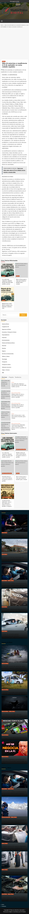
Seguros (4, 351)
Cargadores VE (5, 326)
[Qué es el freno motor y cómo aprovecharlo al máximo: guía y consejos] (21, 270)
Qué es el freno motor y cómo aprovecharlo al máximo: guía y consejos (18, 417)
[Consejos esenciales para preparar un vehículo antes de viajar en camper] (15, 680)
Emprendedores (5, 334)
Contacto (4, 906)
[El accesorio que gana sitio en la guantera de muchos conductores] (15, 523)
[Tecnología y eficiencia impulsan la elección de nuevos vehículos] (15, 597)
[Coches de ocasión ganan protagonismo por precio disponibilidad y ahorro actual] (15, 621)
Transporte (4, 361)
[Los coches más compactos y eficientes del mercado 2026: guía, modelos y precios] (7, 270)
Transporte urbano (6, 364)
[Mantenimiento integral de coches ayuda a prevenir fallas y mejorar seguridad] (15, 884)
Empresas (4, 337)
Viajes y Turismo (6, 370)
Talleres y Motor (6, 356)
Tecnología (4, 359)
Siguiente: (14, 253)
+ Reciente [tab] (4, 377)
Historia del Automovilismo (8, 342)
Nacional (4, 345)
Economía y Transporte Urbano (9, 332)
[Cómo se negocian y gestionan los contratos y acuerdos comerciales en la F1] (15, 748)
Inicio (3, 904)
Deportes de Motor (6, 329)
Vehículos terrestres (6, 367)
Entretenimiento (6, 340)
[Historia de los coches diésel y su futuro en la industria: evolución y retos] (7, 294)
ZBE (3, 372)
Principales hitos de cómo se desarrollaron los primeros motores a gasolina (17, 406)
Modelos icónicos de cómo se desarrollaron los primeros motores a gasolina (17, 396)
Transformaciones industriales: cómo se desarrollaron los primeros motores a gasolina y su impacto (7, 503)
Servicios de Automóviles (8, 353)
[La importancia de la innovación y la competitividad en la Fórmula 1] (15, 726)
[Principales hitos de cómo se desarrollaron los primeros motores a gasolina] (5, 405)
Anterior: (14, 247)
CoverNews (15, 911)
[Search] (26, 21)
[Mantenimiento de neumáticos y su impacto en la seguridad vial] (15, 860)
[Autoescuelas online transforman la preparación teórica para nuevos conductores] (15, 571)
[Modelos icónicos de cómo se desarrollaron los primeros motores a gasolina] (5, 394)
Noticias (3, 61)
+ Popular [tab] (11, 377)
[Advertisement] (14, 43)
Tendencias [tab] (18, 377)
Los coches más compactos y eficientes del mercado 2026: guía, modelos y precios (18, 385)
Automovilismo (5, 324)
